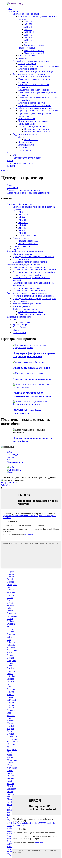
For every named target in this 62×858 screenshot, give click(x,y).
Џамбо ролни (25, 150)
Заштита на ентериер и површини (29, 74)
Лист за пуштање (26, 118)
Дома (9, 8)
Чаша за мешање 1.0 (34, 50)
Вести (10, 160)
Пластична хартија (27, 69)
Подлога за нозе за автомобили (33, 89)
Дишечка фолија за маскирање (32, 378)
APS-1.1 (28, 21)
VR (14, 155)
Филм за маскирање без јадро (31, 367)
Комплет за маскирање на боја (33, 121)
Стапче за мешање (27, 55)
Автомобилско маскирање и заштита (31, 61)
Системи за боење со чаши (26, 14)
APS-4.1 (28, 37)
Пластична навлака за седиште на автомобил (35, 269)
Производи (12, 11)
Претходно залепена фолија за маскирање (38, 66)
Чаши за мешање (26, 48)
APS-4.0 (28, 34)
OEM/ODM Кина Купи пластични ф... (27, 411)
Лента (21, 137)
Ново (9, 459)
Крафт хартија (25, 142)
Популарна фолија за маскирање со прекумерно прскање (34, 355)
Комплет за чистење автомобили (34, 76)
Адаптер (22, 58)
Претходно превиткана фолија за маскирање (34, 298)
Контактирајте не (15, 462)
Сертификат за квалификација (28, 158)
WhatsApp (6, 485)
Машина (22, 147)
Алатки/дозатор (26, 145)
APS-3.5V (29, 42)
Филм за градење (26, 124)
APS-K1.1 (29, 24)
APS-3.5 (28, 29)
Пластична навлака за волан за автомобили (28, 193)
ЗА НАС (11, 152)
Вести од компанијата (23, 163)
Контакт (11, 165)
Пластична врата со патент (37, 131)
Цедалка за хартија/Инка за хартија (35, 71)
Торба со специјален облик (31, 126)
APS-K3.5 (29, 32)
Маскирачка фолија (27, 63)
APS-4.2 (28, 40)
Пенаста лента (31, 139)
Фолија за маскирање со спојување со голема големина (32, 394)
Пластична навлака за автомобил (34, 105)
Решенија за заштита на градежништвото (33, 108)
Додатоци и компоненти (25, 134)
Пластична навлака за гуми (31, 103)
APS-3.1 (28, 27)
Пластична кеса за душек (36, 129)
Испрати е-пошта (9, 482)
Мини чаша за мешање (35, 45)
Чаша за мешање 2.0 (34, 53)
